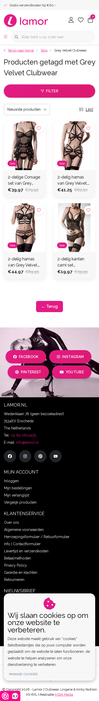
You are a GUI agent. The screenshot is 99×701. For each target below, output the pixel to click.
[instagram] (25, 456)
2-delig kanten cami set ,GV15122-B (70, 262)
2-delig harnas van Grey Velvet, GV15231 (23, 262)
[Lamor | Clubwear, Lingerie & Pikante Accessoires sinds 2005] (26, 20)
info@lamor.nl (27, 442)
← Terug (49, 306)
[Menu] (5, 37)
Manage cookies (23, 674)
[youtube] (56, 456)
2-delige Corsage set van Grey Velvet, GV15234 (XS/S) (24, 180)
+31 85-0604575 (23, 435)
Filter (52, 91)
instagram (73, 357)
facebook (29, 357)
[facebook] (10, 456)
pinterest (31, 372)
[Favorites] (81, 20)
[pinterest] (40, 456)
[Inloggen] (71, 20)
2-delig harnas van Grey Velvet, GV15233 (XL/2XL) (72, 180)
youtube (75, 372)
